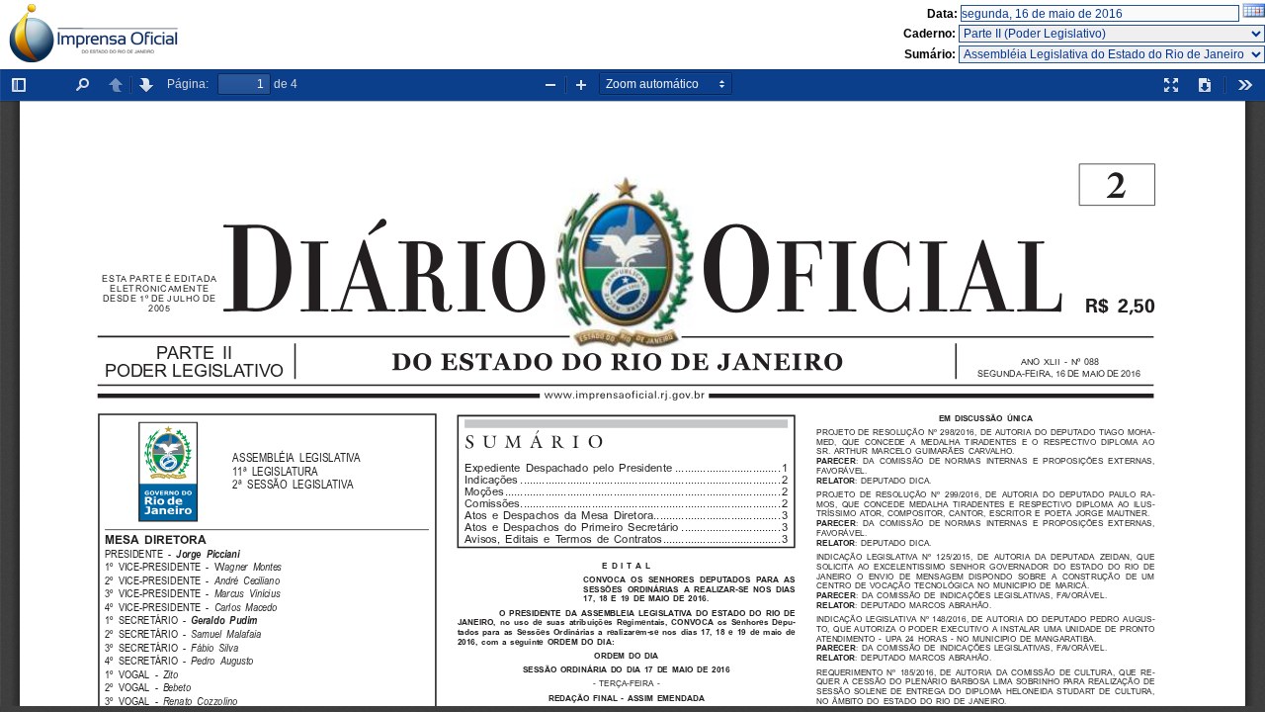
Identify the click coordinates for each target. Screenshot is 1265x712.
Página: (188, 84)
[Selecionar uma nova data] (1253, 14)
